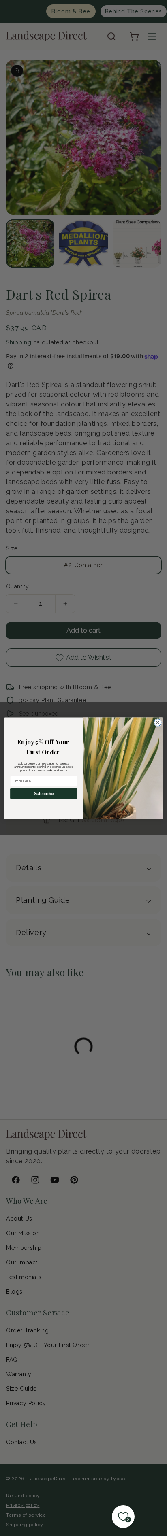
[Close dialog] (157, 722)
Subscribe (44, 793)
